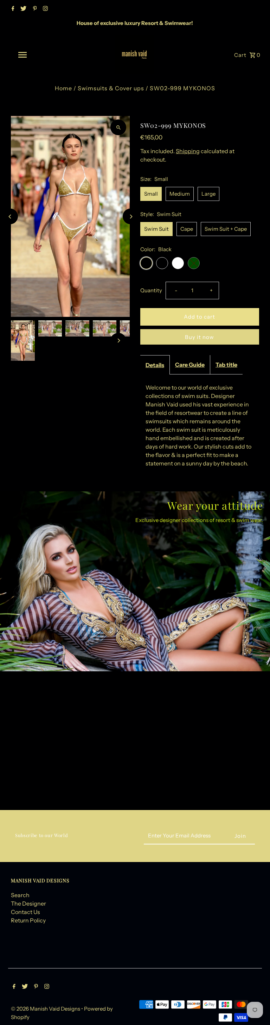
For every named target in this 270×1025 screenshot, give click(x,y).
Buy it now (199, 337)
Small (151, 193)
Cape (186, 229)
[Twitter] (22, 9)
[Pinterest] (34, 9)
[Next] (131, 216)
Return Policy (28, 920)
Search (20, 895)
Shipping (188, 151)
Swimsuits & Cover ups (111, 88)
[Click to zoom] (118, 127)
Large (208, 193)
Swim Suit (156, 229)
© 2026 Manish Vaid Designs (46, 1008)
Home (63, 88)
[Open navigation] (34, 55)
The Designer (28, 903)
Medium (179, 193)
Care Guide (190, 364)
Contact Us (25, 911)
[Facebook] (12, 9)
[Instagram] (44, 9)
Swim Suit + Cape (226, 229)
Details (155, 364)
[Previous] (10, 216)
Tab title (226, 364)
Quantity (151, 290)
